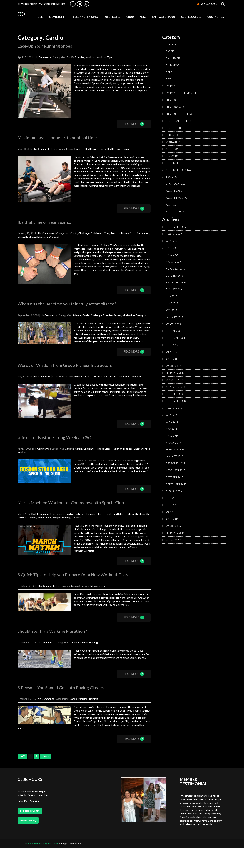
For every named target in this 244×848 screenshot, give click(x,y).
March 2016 (173, 442)
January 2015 (174, 540)
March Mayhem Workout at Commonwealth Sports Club (71, 502)
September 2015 (176, 484)
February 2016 (175, 449)
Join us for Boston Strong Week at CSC (54, 437)
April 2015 (172, 519)
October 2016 (174, 394)
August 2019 (174, 289)
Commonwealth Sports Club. (42, 843)
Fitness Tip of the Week (181, 114)
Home (39, 16)
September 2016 (176, 400)
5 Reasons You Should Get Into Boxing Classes (61, 687)
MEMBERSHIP (57, 16)
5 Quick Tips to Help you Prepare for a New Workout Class (73, 574)
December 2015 (175, 463)
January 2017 (174, 380)
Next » (45, 756)
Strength (23, 236)
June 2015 (172, 505)
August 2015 (174, 491)
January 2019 (174, 317)
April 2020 (172, 254)
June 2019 (172, 303)
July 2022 (171, 240)
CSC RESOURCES (191, 16)
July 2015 (171, 498)
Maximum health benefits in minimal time (57, 137)
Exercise (79, 57)
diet (168, 79)
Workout (91, 57)
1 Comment (43, 513)
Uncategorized (142, 448)
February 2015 (175, 533)
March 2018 (173, 324)
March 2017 (173, 366)
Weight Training (62, 517)
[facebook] (73, 4)
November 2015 (175, 470)
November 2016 (175, 387)
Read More (133, 124)
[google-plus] (86, 4)
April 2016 (172, 435)
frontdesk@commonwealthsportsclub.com (41, 3)
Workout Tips (104, 57)
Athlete (77, 315)
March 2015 (173, 526)
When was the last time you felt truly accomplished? (67, 303)
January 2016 (174, 456)
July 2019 (171, 296)
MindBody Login (29, 810)
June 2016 (172, 421)
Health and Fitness (95, 148)
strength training (38, 236)
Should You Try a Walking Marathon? (52, 631)
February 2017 (175, 373)
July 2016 (171, 414)
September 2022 (176, 227)
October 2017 (174, 331)
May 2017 (171, 352)
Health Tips (113, 148)
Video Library (28, 820)
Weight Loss (44, 517)
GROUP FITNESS (136, 16)
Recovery (172, 156)
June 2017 (172, 345)
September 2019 (176, 282)
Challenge (84, 233)
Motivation (143, 233)
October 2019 (174, 275)
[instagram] (79, 4)
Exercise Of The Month (181, 93)
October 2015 (174, 477)
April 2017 (172, 359)
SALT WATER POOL (163, 16)
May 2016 (171, 428)
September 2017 (176, 338)
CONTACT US (215, 16)
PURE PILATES (112, 16)
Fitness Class (128, 233)
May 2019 (171, 310)
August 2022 (174, 233)
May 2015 (171, 512)
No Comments (43, 57)
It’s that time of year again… (44, 222)
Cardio (70, 57)
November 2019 (175, 268)
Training (125, 148)
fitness (117, 315)
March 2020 (173, 261)
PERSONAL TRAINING (84, 16)
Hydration (173, 135)
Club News (97, 233)
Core (106, 233)
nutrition (172, 149)
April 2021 (172, 247)
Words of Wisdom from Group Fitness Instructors (65, 365)
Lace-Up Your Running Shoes (45, 46)
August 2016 (174, 407)
